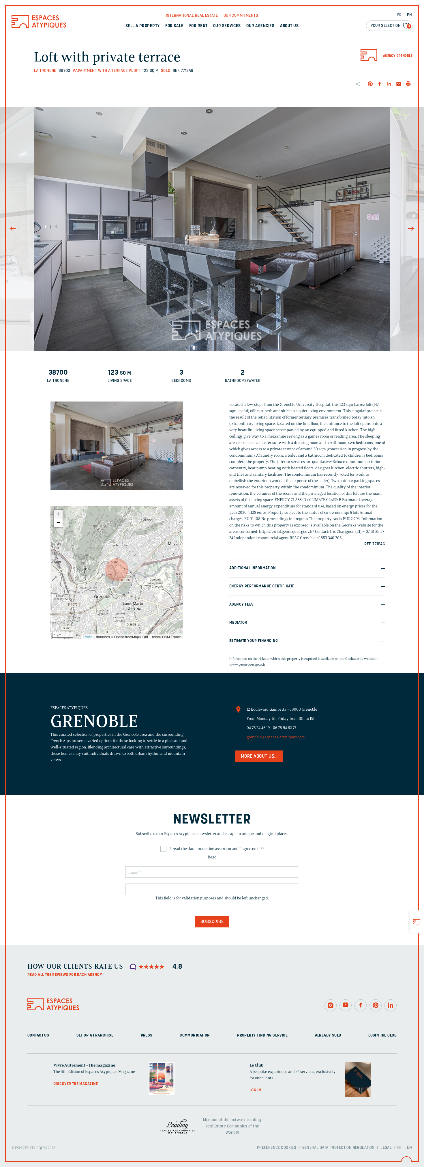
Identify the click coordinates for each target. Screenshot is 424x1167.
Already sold (328, 1035)
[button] (116, 569)
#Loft (134, 71)
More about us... (259, 756)
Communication (195, 1035)
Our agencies (260, 26)
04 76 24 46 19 (258, 727)
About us (289, 26)
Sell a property (142, 26)
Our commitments (241, 16)
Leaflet (88, 636)
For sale (174, 26)
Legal (386, 1148)
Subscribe (212, 922)
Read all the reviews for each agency (64, 975)
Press (147, 1035)
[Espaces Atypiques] (39, 26)
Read (212, 857)
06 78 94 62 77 (284, 727)
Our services (227, 26)
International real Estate (192, 16)
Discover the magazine (75, 1084)
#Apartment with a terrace (100, 71)
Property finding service (262, 1035)
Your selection (390, 26)
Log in (255, 1090)
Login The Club (382, 1035)
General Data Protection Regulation (338, 1148)
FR (399, 15)
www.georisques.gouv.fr (247, 664)
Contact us (38, 1035)
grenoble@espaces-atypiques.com (276, 737)
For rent (198, 26)
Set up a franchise (95, 1035)
